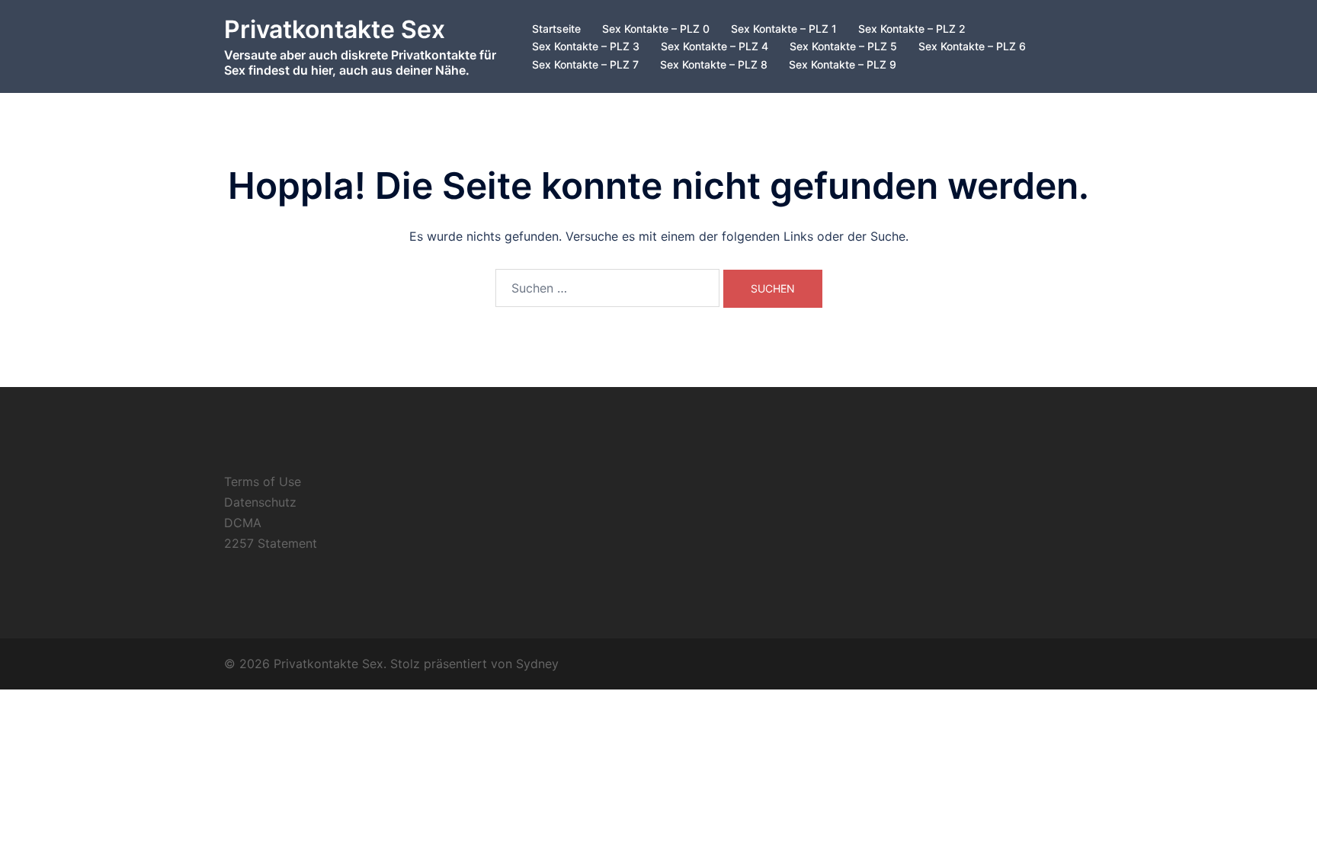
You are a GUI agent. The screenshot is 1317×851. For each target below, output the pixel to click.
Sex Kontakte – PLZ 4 (714, 46)
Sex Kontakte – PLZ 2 (912, 28)
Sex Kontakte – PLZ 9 (842, 64)
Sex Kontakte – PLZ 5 (843, 46)
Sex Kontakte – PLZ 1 (784, 28)
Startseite (556, 28)
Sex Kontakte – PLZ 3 (585, 46)
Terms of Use (262, 481)
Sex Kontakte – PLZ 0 (656, 28)
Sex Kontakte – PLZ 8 (713, 64)
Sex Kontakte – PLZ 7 (585, 64)
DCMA (242, 522)
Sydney (537, 663)
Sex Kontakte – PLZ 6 (972, 46)
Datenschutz (260, 502)
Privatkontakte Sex (334, 29)
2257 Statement (270, 543)
